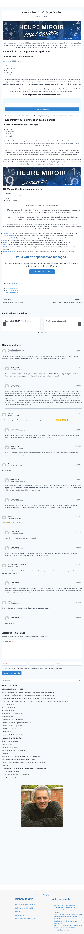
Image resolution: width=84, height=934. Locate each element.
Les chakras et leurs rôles (10, 772)
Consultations (19, 915)
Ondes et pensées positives (57, 321)
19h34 (30, 919)
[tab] (38, 332)
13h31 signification (9, 233)
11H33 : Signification (8, 732)
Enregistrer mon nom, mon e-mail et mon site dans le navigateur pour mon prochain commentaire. (33, 668)
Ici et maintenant (7, 781)
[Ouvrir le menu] (78, 3)
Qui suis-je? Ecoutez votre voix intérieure (15, 775)
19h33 (26, 919)
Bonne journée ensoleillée (10, 747)
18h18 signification (12, 288)
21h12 (4, 244)
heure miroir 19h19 (9, 236)
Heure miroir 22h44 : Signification (18, 321)
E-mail (32, 664)
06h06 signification (9, 247)
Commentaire (8, 641)
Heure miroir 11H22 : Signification (13, 735)
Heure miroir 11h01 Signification (12, 726)
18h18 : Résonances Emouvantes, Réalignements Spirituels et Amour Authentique (28, 698)
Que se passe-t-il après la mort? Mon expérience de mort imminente (24, 769)
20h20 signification (12, 293)
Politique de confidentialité (24, 908)
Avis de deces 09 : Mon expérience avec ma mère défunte (21, 756)
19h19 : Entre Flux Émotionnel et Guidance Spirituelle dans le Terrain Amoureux (28, 695)
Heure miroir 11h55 (8, 716)
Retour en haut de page (42, 895)
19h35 (35, 919)
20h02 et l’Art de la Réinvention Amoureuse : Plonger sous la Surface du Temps (28, 692)
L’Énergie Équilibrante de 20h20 (12, 689)
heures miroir (13, 283)
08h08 (5, 240)
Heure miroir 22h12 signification (12, 719)
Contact (18, 911)
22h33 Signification (8, 707)
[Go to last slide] (4, 324)
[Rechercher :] (42, 680)
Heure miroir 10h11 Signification (12, 713)
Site (58, 664)
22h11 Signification (8, 710)
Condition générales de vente (25, 904)
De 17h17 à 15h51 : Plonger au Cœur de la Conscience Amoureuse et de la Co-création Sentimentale (35, 701)
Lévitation (5, 765)
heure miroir (21, 43)
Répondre (78, 350)
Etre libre (5, 753)
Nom (5, 664)
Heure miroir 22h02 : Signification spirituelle (67, 301)
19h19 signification (12, 290)
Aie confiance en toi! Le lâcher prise (14, 750)
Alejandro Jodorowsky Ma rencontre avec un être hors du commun (24, 762)
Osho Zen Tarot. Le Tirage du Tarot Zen (15, 778)
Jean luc (38, 16)
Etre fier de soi (7, 744)
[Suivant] (79, 324)
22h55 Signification (8, 704)
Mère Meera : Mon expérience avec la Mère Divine (18, 759)
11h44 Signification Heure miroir (12, 301)
